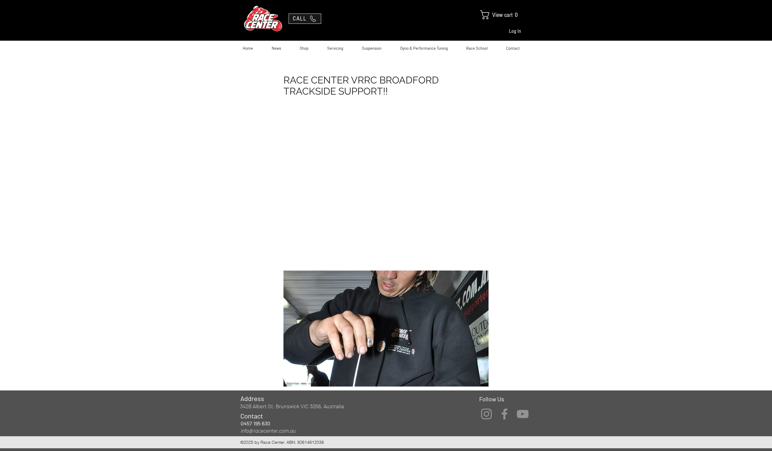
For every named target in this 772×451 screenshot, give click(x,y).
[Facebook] (504, 414)
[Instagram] (486, 414)
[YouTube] (522, 414)
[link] (503, 14)
